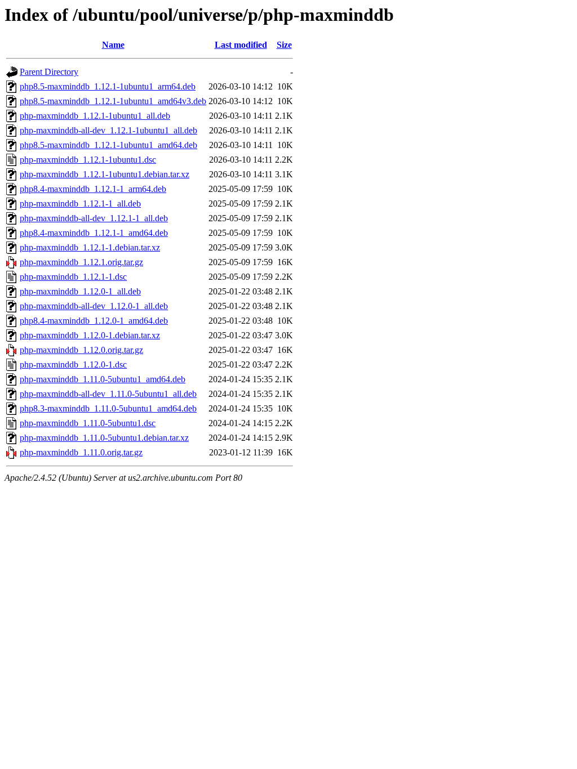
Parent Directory (49, 72)
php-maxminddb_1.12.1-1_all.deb (80, 203)
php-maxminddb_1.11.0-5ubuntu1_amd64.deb (102, 379)
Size (284, 45)
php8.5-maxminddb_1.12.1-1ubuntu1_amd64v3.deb (113, 101)
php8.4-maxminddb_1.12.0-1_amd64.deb (94, 320)
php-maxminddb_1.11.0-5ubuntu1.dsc (88, 423)
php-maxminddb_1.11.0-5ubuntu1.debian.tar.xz (104, 437)
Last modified (241, 45)
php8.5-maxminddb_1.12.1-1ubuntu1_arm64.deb (108, 86)
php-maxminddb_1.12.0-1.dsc (73, 364)
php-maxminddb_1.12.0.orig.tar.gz (81, 350)
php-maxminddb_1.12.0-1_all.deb (80, 291)
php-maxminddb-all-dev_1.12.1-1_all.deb (94, 218)
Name (113, 45)
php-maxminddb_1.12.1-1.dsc (73, 276)
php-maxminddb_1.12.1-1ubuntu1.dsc (88, 159)
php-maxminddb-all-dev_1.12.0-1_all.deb (94, 306)
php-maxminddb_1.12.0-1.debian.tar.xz (90, 335)
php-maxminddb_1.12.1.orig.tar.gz (81, 262)
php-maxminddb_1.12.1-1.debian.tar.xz (90, 247)
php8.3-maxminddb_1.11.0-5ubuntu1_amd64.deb (108, 408)
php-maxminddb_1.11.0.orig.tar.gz (81, 452)
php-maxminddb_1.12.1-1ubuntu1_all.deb (95, 115)
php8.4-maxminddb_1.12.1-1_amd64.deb (94, 233)
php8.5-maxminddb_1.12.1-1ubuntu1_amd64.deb (108, 145)
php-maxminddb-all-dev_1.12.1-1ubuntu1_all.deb (108, 130)
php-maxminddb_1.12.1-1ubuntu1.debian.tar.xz (104, 174)
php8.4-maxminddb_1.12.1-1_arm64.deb (93, 189)
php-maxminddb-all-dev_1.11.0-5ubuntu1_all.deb (108, 394)
